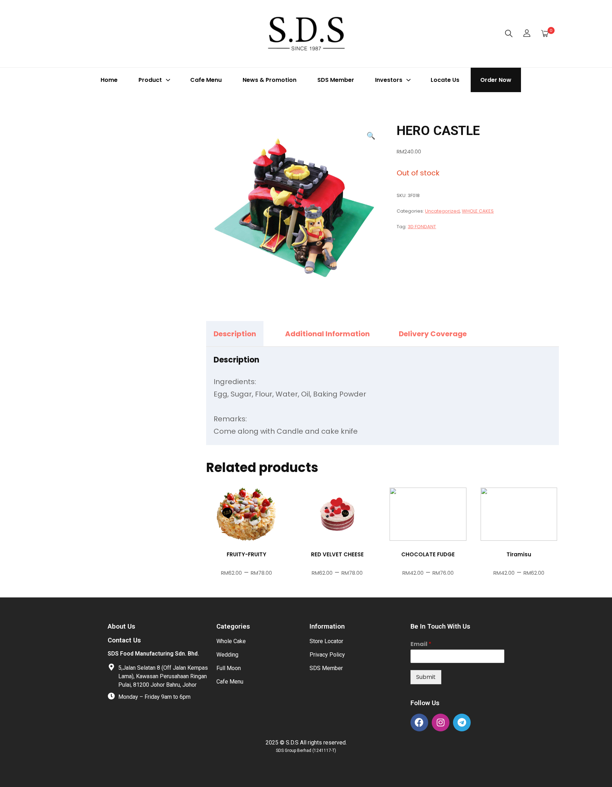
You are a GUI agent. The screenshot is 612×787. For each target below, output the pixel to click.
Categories (233, 626)
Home (109, 80)
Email (420, 644)
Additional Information (327, 334)
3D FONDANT (422, 226)
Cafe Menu (206, 80)
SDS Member (335, 80)
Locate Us (445, 80)
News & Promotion (269, 80)
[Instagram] (440, 722)
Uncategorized (442, 211)
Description (235, 334)
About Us (121, 626)
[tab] (241, 334)
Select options (246, 533)
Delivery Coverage (433, 334)
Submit (426, 677)
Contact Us (124, 640)
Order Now (495, 80)
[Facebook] (419, 722)
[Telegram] (462, 722)
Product (150, 80)
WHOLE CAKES (478, 211)
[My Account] (527, 33)
